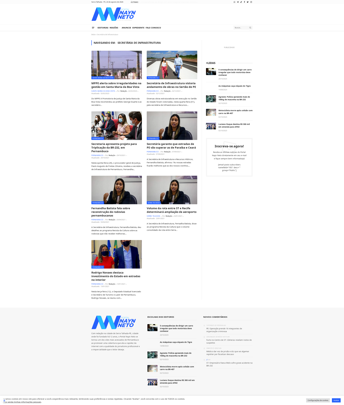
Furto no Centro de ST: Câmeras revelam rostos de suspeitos (229, 341)
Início (93, 34)
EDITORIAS (103, 27)
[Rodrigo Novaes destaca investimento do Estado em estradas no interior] (116, 254)
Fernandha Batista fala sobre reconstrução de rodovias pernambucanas (110, 211)
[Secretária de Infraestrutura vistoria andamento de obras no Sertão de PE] (172, 65)
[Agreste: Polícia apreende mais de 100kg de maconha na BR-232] (211, 98)
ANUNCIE (126, 27)
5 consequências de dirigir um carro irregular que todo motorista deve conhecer (235, 72)
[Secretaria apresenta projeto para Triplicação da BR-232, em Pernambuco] (116, 125)
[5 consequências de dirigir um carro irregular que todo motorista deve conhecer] (211, 71)
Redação (123, 91)
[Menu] (93, 27)
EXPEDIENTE (138, 27)
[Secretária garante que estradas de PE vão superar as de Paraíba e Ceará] (172, 125)
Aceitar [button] (336, 400)
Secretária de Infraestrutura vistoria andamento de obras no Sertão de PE (171, 85)
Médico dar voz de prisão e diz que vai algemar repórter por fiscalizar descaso (227, 352)
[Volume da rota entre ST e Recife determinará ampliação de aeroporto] (172, 190)
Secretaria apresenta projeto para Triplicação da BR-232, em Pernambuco (114, 147)
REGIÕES (114, 27)
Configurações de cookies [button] (318, 400)
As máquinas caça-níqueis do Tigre (175, 2)
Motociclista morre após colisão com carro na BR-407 (235, 111)
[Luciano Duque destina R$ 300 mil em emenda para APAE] (211, 126)
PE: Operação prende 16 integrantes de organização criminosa (224, 330)
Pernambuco (153, 78)
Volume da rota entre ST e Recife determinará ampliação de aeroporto (171, 210)
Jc (207, 360)
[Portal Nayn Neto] (113, 14)
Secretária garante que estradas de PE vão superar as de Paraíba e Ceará (171, 145)
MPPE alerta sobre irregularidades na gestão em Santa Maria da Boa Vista (116, 85)
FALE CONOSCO (153, 27)
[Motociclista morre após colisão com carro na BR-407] (211, 112)
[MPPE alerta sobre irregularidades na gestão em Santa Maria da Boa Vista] (116, 65)
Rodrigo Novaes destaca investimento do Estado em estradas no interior (115, 276)
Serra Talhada (154, 203)
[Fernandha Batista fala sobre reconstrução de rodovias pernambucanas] (116, 190)
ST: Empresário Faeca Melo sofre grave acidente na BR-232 (229, 364)
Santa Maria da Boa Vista (102, 78)
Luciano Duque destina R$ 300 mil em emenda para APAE (234, 125)
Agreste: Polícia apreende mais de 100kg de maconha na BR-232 (234, 98)
